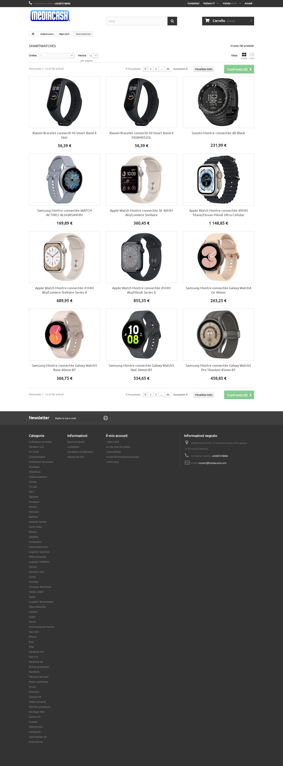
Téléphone (35, 471)
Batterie (33, 516)
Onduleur (34, 691)
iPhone (33, 636)
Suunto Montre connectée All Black (218, 133)
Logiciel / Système (39, 551)
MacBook (34, 671)
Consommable (37, 456)
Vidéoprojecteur (38, 476)
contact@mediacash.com (212, 463)
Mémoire (34, 511)
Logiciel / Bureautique (41, 601)
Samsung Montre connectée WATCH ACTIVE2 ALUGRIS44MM (64, 212)
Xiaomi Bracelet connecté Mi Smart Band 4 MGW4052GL (141, 135)
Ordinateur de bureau (41, 461)
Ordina (33, 55)
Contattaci (193, 3)
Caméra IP (34, 716)
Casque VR (35, 696)
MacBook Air (36, 661)
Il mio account (117, 435)
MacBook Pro (36, 651)
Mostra (82, 55)
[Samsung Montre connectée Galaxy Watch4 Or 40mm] (218, 257)
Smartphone (36, 741)
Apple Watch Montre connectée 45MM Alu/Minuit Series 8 (141, 290)
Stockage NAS (37, 711)
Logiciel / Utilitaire (39, 561)
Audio (32, 616)
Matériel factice (37, 521)
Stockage (34, 466)
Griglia (244, 58)
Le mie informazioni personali (122, 456)
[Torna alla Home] (33, 33)
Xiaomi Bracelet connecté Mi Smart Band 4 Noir (64, 135)
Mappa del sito (75, 456)
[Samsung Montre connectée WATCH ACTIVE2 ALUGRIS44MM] (64, 180)
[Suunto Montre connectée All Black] (218, 102)
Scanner (33, 721)
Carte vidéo (35, 526)
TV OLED (34, 451)
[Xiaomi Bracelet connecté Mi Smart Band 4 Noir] (64, 102)
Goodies (33, 581)
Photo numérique (38, 681)
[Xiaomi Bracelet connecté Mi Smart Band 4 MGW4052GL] (141, 102)
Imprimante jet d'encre (41, 626)
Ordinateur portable (40, 441)
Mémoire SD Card (39, 676)
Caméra (33, 611)
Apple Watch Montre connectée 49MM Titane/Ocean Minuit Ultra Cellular (218, 212)
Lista (252, 58)
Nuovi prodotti (75, 441)
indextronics (36, 726)
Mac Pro (33, 656)
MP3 (31, 491)
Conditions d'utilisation (80, 451)
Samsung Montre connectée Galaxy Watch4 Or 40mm (218, 290)
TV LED (33, 486)
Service (33, 566)
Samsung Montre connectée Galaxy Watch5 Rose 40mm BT (64, 367)
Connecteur (35, 541)
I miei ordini (112, 441)
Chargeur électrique (40, 586)
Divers (32, 621)
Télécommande (37, 556)
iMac (31, 646)
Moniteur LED (36, 571)
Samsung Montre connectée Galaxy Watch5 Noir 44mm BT (141, 367)
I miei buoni (112, 461)
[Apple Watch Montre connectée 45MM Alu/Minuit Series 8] (141, 257)
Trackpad (34, 501)
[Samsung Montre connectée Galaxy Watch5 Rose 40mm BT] (64, 335)
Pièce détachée (37, 606)
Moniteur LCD (36, 446)
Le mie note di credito (118, 446)
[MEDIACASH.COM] (64, 15)
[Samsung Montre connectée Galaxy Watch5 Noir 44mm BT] (141, 335)
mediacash (35, 731)
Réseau (33, 531)
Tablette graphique (39, 706)
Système (33, 536)
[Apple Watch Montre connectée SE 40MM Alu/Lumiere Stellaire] (141, 180)
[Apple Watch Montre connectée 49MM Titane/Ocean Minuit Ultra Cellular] (218, 180)
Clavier (33, 481)
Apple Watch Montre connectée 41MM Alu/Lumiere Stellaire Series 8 (64, 290)
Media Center (36, 591)
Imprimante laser (38, 546)
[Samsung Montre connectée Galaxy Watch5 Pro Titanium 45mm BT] (218, 335)
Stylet (32, 596)
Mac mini (34, 631)
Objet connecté (37, 701)
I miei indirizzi (113, 451)
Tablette (33, 496)
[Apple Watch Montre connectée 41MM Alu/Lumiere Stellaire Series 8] (64, 257)
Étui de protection (39, 666)
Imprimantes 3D (38, 736)
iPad (31, 641)
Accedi (248, 3)
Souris (32, 576)
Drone (32, 686)
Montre (33, 506)
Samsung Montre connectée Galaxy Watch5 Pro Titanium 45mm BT (218, 367)
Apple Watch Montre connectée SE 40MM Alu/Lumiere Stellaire (141, 212)
